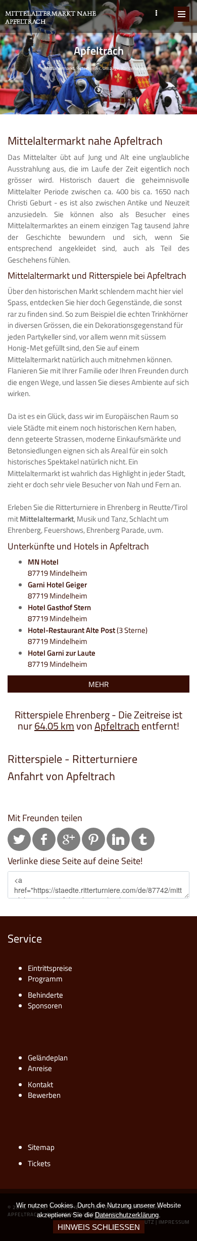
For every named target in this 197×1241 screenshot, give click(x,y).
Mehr (98, 684)
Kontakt (40, 1084)
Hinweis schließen (99, 1227)
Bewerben (44, 1095)
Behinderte (45, 995)
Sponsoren (45, 1005)
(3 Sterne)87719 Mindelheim (87, 636)
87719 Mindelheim (57, 567)
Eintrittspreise (50, 968)
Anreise (40, 1068)
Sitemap (41, 1147)
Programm (45, 979)
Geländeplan (48, 1057)
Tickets (39, 1163)
